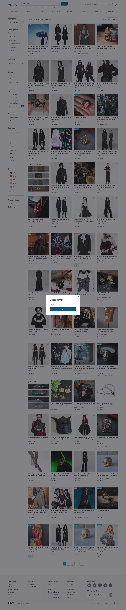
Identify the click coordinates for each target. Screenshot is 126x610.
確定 (63, 309)
